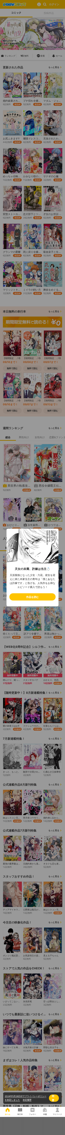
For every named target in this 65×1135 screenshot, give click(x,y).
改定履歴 (27, 1099)
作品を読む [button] (32, 596)
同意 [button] (53, 1098)
